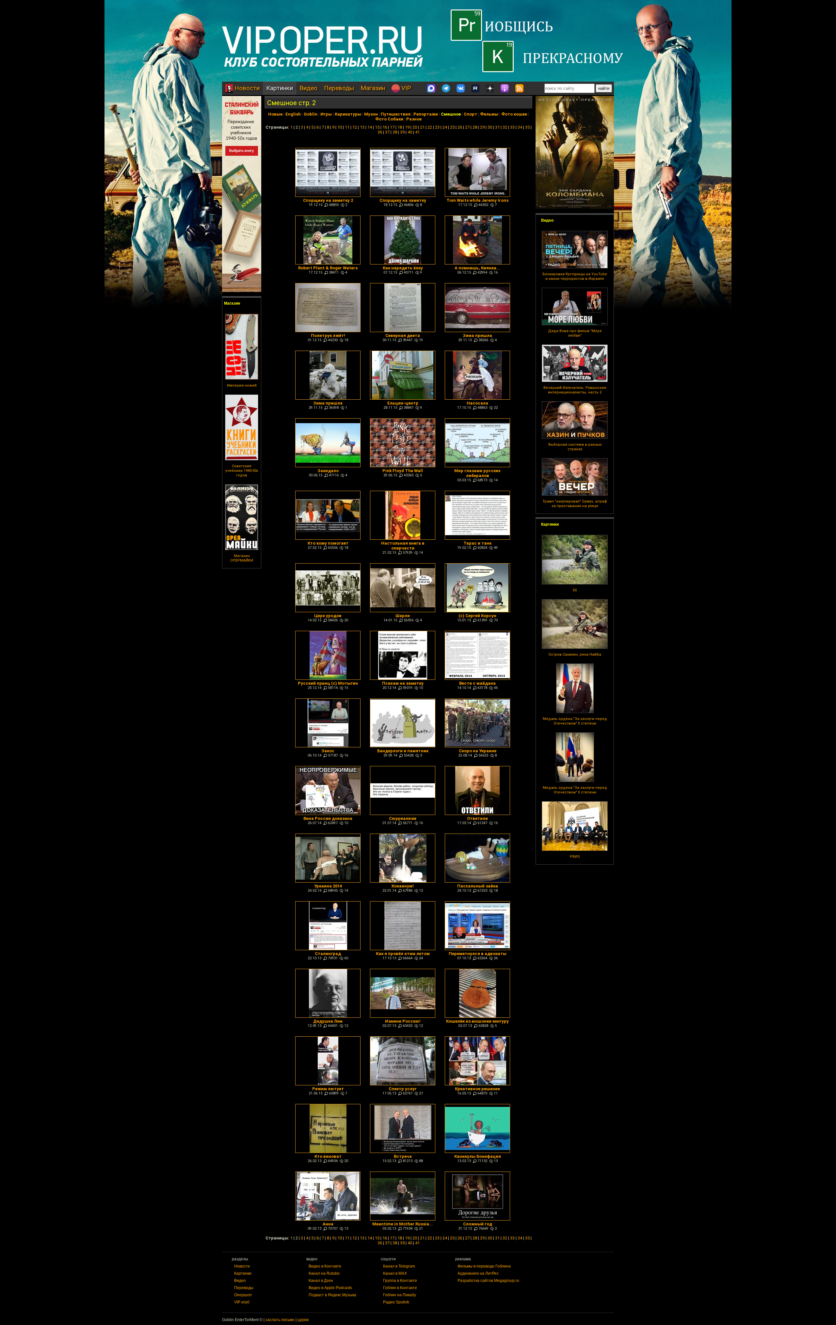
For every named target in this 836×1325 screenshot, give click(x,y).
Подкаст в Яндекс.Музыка (332, 1295)
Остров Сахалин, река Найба (574, 654)
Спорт (470, 114)
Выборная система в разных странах (575, 446)
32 (505, 127)
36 (380, 132)
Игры (326, 114)
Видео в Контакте (325, 1266)
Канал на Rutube (324, 1273)
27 (467, 127)
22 (429, 127)
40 (410, 132)
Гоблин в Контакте (400, 1287)
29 (482, 127)
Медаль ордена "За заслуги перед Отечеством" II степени (575, 721)
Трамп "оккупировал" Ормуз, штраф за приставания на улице (574, 503)
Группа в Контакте (400, 1280)
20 (414, 127)
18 (399, 127)
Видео (308, 88)
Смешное (451, 114)
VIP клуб (241, 1302)
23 (437, 127)
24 (444, 127)
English (293, 114)
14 (369, 127)
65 (575, 590)
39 (402, 132)
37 (387, 132)
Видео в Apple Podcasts (330, 1287)
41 (417, 132)
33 (512, 127)
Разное (414, 119)
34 (520, 127)
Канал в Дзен (321, 1280)
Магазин (373, 88)
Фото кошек (514, 114)
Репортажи (425, 114)
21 (422, 127)
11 (347, 127)
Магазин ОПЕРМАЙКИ (241, 558)
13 (362, 127)
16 (384, 127)
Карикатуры (348, 114)
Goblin (310, 114)
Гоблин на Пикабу (399, 1295)
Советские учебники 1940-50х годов (241, 470)
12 (354, 127)
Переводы (339, 88)
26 (460, 127)
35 (527, 127)
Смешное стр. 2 (291, 103)
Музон (371, 114)
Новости (246, 88)
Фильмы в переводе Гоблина (484, 1266)
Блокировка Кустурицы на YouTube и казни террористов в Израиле (574, 276)
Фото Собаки (389, 119)
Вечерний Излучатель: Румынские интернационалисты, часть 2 (574, 390)
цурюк (303, 1319)
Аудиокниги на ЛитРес (478, 1273)
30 (490, 127)
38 (395, 132)
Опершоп (243, 1295)
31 (497, 127)
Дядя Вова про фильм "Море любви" (575, 333)
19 (407, 127)
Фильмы (489, 114)
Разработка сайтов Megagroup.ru (488, 1280)
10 (339, 127)
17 (392, 127)
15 (377, 127)
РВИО (575, 856)
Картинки (279, 88)
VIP (405, 88)
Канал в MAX (395, 1273)
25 (452, 127)
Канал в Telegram (399, 1266)
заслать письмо (280, 1319)
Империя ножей (242, 385)
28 (475, 127)
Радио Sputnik (396, 1302)
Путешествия (395, 114)
